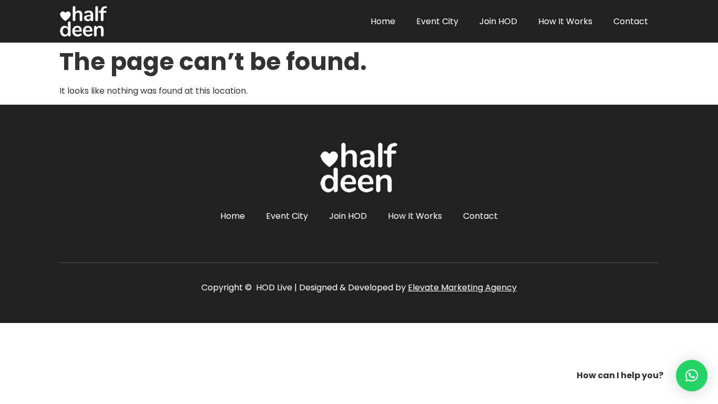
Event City (437, 21)
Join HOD (498, 21)
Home (383, 21)
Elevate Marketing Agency (462, 287)
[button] (691, 375)
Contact (630, 21)
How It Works (565, 21)
